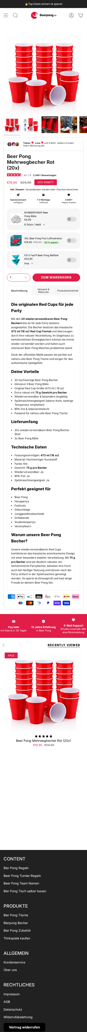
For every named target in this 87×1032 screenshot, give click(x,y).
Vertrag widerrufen (24, 1027)
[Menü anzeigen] (5, 15)
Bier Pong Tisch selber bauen (25, 891)
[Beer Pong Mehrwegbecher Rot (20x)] (43, 691)
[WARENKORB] (80, 15)
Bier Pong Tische (16, 915)
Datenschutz (13, 1009)
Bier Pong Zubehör (17, 930)
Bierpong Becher (16, 923)
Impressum (12, 994)
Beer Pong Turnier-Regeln (22, 876)
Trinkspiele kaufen (17, 938)
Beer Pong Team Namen (21, 883)
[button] (15, 15)
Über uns (10, 970)
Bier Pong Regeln (16, 868)
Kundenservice (14, 962)
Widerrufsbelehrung (18, 1017)
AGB (7, 1002)
